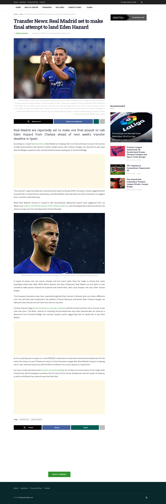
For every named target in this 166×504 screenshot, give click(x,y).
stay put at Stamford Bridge (53, 370)
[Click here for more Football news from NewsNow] (120, 17)
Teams (89, 7)
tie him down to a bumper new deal (50, 308)
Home (18, 7)
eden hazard (36, 419)
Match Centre (31, 7)
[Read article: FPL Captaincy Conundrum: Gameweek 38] (117, 169)
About (16, 2)
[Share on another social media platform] (102, 121)
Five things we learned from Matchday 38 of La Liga (126, 135)
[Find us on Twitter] (142, 2)
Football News (136, 17)
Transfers (47, 7)
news (21, 14)
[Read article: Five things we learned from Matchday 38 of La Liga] (131, 127)
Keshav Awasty (22, 33)
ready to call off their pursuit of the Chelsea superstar (46, 206)
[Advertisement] (59, 171)
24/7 (142, 17)
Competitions (74, 7)
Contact (42, 2)
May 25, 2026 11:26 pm (119, 140)
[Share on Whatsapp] (96, 121)
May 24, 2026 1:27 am (133, 173)
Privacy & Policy (32, 2)
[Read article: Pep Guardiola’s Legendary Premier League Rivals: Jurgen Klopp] (117, 183)
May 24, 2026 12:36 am (134, 190)
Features (60, 7)
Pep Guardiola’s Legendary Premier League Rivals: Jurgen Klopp (137, 183)
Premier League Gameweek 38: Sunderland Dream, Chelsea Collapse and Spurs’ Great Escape (137, 152)
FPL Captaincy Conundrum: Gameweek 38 (138, 168)
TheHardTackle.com (26, 497)
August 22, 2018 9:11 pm (40, 33)
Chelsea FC (24, 419)
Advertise (22, 2)
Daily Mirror (39, 144)
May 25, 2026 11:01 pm (134, 160)
